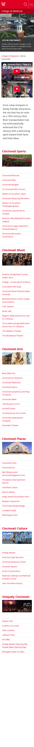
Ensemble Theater (10, 425)
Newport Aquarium (11, 501)
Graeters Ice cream (10, 625)
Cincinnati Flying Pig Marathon (15, 198)
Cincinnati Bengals (10, 184)
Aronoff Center (8, 408)
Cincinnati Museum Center (14, 562)
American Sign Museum (12, 557)
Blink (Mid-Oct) (8, 373)
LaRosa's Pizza (8, 635)
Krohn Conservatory (11, 571)
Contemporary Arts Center (14, 413)
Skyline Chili (7, 621)
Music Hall (6, 311)
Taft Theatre (8, 306)
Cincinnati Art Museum (12, 378)
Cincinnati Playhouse (11, 382)
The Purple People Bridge (13, 506)
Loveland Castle (9, 510)
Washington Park (10, 515)
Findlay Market (8, 552)
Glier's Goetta (8, 630)
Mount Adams (8, 492)
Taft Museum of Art (11, 404)
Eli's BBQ (6, 639)
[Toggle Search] (25, 4)
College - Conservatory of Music (16, 282)
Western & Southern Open (14, 194)
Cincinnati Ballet (9, 399)
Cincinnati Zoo (8, 467)
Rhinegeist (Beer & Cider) (13, 651)
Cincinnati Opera (9, 387)
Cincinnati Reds (9, 180)
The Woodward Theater (12, 335)
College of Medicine (11, 11)
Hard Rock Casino (10, 487)
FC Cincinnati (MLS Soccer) (13, 189)
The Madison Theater (11, 331)
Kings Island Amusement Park (15, 496)
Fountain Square (9, 566)
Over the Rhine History (12, 583)
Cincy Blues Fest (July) (11, 286)
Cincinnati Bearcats (10, 175)
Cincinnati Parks (9, 463)
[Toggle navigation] (31, 4)
